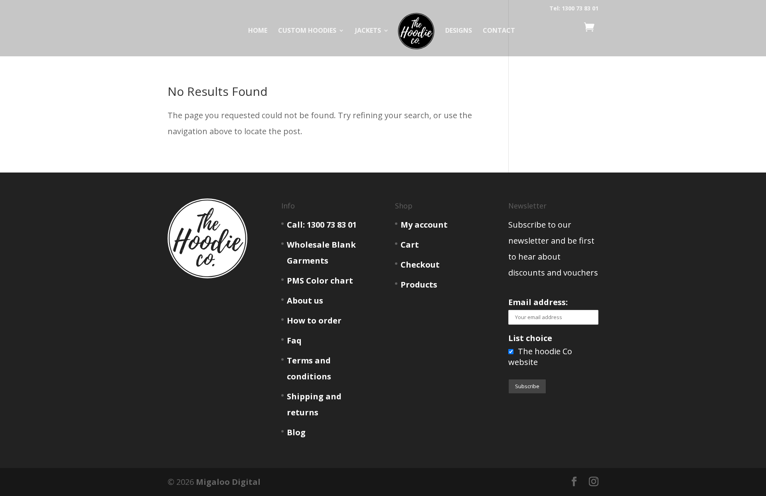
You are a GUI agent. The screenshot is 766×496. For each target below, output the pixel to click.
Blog (296, 432)
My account (424, 224)
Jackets (368, 31)
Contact (499, 31)
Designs (458, 31)
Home (257, 31)
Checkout (420, 264)
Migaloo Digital (228, 481)
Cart (410, 244)
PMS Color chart (320, 280)
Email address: (538, 302)
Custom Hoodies (307, 31)
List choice (530, 338)
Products (419, 284)
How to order (314, 320)
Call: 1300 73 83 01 (322, 224)
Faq (294, 340)
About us (305, 300)
